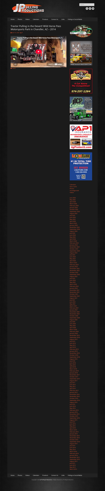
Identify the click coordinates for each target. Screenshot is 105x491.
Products (45, 19)
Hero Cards (73, 187)
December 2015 (74, 414)
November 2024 (75, 227)
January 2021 (74, 310)
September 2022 (75, 274)
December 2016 (74, 394)
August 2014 (73, 444)
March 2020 (73, 329)
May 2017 (73, 386)
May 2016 (73, 408)
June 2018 (73, 363)
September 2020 (75, 318)
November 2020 (75, 314)
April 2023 (73, 261)
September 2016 (75, 400)
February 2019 (74, 349)
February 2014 (74, 453)
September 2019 (75, 337)
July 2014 (72, 445)
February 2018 (74, 371)
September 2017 (75, 379)
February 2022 (74, 286)
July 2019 (72, 341)
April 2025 (73, 221)
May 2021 (73, 304)
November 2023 (75, 247)
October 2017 (74, 377)
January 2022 (74, 288)
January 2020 (74, 333)
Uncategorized (74, 190)
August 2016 (73, 402)
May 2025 (73, 219)
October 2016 (74, 398)
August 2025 (73, 213)
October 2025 (74, 209)
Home (12, 19)
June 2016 (73, 406)
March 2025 (73, 223)
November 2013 (75, 457)
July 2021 (72, 300)
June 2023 (73, 257)
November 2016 (75, 396)
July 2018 (72, 361)
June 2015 (73, 424)
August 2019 (73, 339)
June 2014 (73, 447)
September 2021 (75, 296)
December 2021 (74, 290)
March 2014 (73, 451)
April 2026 (73, 202)
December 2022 (74, 268)
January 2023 (74, 267)
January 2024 (74, 245)
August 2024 (73, 231)
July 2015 (72, 422)
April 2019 (73, 347)
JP (22, 32)
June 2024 (73, 235)
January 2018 (74, 373)
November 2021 (75, 292)
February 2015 (74, 432)
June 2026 (73, 198)
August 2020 (73, 320)
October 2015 (74, 416)
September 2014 (75, 442)
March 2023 (73, 263)
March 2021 (73, 306)
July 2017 (72, 383)
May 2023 (73, 259)
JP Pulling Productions (46, 479)
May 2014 (73, 449)
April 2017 (73, 388)
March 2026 (73, 204)
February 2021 (74, 308)
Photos (20, 19)
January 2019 (74, 351)
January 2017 (74, 392)
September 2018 (75, 357)
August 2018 (73, 359)
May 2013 (73, 467)
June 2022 (73, 280)
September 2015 (75, 418)
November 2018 (75, 353)
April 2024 (73, 239)
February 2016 (74, 410)
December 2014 (74, 436)
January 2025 (74, 225)
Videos (27, 19)
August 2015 (73, 420)
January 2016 (74, 412)
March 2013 (73, 469)
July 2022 (72, 278)
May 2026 (73, 200)
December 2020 (74, 312)
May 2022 (73, 282)
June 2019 (73, 343)
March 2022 (73, 284)
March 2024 (73, 241)
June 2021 (73, 302)
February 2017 (74, 390)
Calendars (36, 19)
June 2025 (73, 217)
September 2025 (75, 211)
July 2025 (72, 215)
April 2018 (73, 367)
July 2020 (72, 322)
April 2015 (73, 428)
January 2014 (74, 455)
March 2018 (73, 369)
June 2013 (73, 465)
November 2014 (75, 438)
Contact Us (54, 19)
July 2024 (72, 233)
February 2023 (74, 265)
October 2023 (74, 249)
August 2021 (73, 298)
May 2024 (73, 237)
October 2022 (74, 272)
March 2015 (73, 430)
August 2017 (73, 381)
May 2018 (73, 365)
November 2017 (75, 375)
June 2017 (73, 385)
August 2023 (73, 253)
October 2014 (74, 440)
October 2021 (74, 294)
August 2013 (73, 461)
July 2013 (72, 463)
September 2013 (75, 459)
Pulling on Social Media (75, 19)
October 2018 (74, 355)
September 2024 (75, 229)
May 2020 (73, 326)
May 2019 (73, 345)
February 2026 (74, 206)
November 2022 (75, 270)
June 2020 (73, 324)
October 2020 (74, 316)
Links (63, 19)
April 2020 (73, 327)
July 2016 (72, 404)
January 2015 (74, 434)
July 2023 (72, 255)
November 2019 (75, 335)
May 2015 (73, 426)
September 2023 (75, 251)
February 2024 (74, 243)
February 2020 (74, 331)
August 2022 (73, 276)
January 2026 (74, 207)
